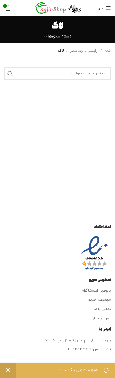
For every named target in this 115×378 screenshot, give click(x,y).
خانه (107, 50)
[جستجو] (10, 73)
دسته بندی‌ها (59, 36)
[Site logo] (58, 7)
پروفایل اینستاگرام (96, 290)
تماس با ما (102, 309)
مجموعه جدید (99, 299)
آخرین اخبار (102, 318)
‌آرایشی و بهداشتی (84, 50)
